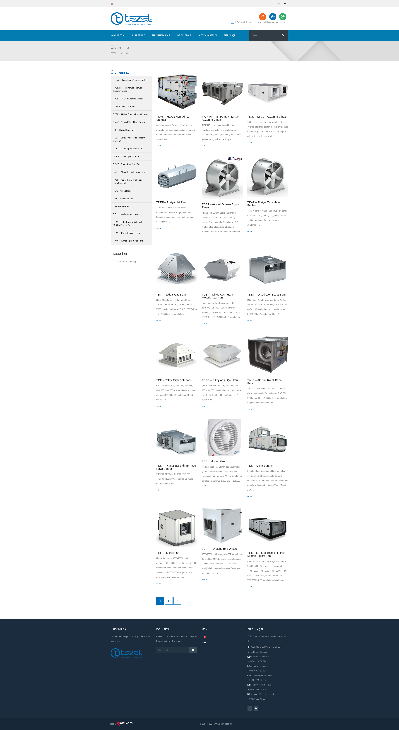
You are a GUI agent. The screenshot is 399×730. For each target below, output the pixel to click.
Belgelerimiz (184, 35)
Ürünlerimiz (138, 35)
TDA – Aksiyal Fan (122, 190)
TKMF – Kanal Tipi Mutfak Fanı (128, 240)
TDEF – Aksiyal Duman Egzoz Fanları (130, 114)
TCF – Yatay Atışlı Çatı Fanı (126, 156)
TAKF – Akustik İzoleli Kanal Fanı (129, 172)
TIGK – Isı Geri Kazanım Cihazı (128, 98)
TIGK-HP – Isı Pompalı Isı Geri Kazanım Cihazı (127, 89)
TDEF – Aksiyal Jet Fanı (124, 106)
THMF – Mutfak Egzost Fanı (126, 233)
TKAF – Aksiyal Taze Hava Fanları (129, 122)
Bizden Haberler (207, 35)
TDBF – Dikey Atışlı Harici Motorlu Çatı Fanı (129, 139)
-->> (158, 145)
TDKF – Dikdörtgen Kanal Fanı (127, 148)
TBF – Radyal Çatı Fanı (124, 129)
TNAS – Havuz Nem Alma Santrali (129, 80)
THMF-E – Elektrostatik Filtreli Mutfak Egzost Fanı (127, 223)
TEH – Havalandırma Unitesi (126, 214)
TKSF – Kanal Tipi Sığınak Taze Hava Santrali (127, 181)
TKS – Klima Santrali (123, 198)
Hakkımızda (117, 35)
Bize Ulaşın (230, 35)
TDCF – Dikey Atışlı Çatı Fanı (126, 164)
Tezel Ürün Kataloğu (126, 261)
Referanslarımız (161, 35)
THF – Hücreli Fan (121, 206)
